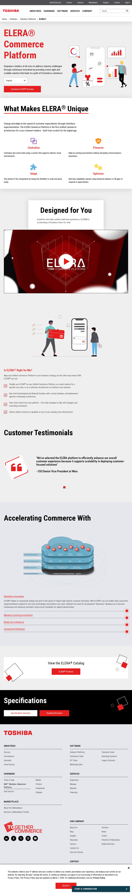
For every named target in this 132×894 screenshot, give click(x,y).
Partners (80, 3)
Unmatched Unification (14, 629)
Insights (73, 836)
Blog (71, 831)
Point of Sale (9, 780)
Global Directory (55, 3)
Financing (73, 792)
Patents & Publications (111, 840)
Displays (39, 792)
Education (74, 840)
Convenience (9, 756)
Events (104, 836)
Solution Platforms (77, 752)
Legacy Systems (108, 760)
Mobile (38, 780)
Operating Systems (109, 756)
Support (106, 3)
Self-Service (9, 791)
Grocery (7, 752)
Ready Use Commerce (14, 622)
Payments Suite (108, 752)
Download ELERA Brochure (22, 89)
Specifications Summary (20, 713)
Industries (9, 746)
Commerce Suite (77, 756)
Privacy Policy (99, 878)
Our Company (77, 821)
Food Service (9, 764)
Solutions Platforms (28, 19)
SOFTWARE (62, 11)
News (104, 831)
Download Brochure (54, 713)
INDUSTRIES (35, 11)
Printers (39, 784)
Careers (69, 3)
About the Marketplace (13, 808)
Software (13, 19)
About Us (73, 827)
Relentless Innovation (14, 596)
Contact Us (74, 848)
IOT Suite (73, 760)
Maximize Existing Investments (18, 615)
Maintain (73, 788)
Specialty (7, 760)
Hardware (9, 773)
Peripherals (40, 788)
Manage (73, 784)
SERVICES (75, 11)
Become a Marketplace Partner (16, 812)
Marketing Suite (76, 764)
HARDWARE (49, 11)
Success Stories (76, 852)
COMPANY (87, 11)
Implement (74, 780)
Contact (117, 3)
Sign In (127, 3)
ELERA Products (66, 671)
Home (4, 19)
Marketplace (93, 3)
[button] (64, 487)
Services (74, 773)
